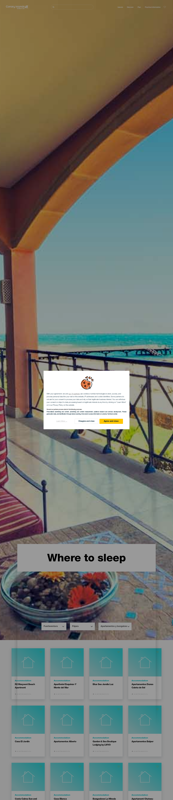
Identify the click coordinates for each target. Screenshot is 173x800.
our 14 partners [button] (74, 394)
